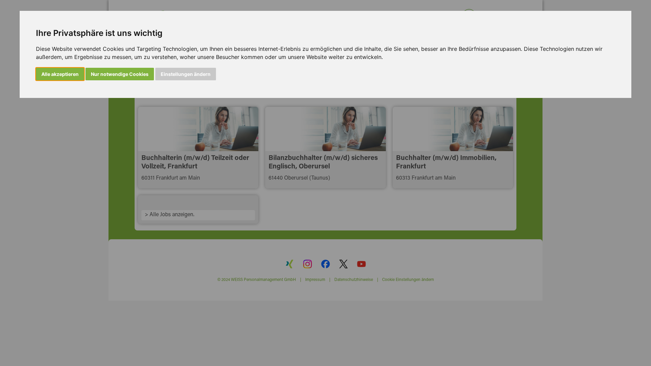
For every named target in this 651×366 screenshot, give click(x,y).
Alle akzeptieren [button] (60, 74)
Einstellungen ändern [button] (186, 74)
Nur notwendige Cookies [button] (120, 74)
